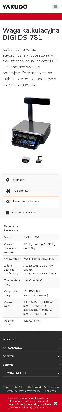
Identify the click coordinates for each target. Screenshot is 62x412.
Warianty (21, 191)
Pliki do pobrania (23, 212)
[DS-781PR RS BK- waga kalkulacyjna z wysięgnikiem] (38, 159)
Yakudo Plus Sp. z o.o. (46, 387)
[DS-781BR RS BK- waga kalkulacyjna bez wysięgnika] (25, 159)
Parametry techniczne (25, 201)
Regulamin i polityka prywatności (38, 393)
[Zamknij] (55, 403)
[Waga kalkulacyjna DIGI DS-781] (31, 122)
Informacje (17, 180)
